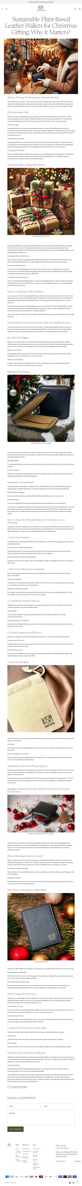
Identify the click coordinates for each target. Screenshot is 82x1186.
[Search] (6, 9)
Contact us (37, 1149)
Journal (25, 1154)
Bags (17, 1149)
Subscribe (78, 1161)
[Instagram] (73, 1183)
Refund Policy (35, 1156)
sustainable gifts (53, 106)
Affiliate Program (25, 1157)
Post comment (15, 1129)
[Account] (75, 9)
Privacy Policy (35, 1160)
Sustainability (27, 1151)
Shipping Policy (36, 1152)
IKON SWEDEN (12, 1183)
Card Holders (18, 1160)
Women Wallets (18, 1152)
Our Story (25, 1149)
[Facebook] (70, 1183)
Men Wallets (18, 1156)
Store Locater (25, 1161)
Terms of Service (36, 1164)
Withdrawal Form (37, 1168)
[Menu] (2, 8)
